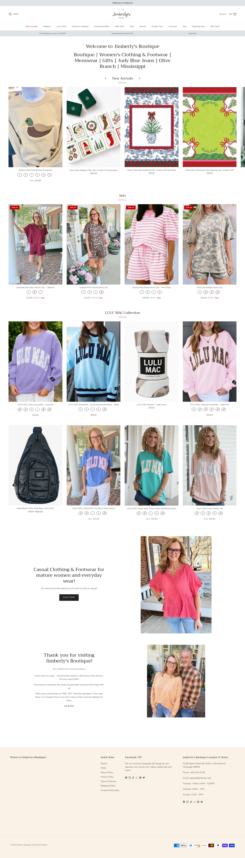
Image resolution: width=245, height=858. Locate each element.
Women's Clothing (80, 26)
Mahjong (47, 26)
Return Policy (107, 772)
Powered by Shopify (39, 845)
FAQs (103, 767)
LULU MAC (61, 26)
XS (20, 409)
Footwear (172, 26)
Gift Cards (214, 26)
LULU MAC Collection (122, 313)
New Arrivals (31, 26)
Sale (184, 26)
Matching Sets (198, 26)
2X (44, 175)
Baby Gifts (119, 26)
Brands (143, 26)
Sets (122, 196)
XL (37, 175)
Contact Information (110, 790)
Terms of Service (108, 781)
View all (122, 83)
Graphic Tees (157, 26)
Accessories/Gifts (101, 26)
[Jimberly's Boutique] (123, 14)
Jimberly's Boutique (23, 845)
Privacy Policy (107, 776)
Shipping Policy (108, 785)
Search (104, 763)
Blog (132, 26)
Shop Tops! (69, 597)
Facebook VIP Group (151, 763)
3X (49, 175)
